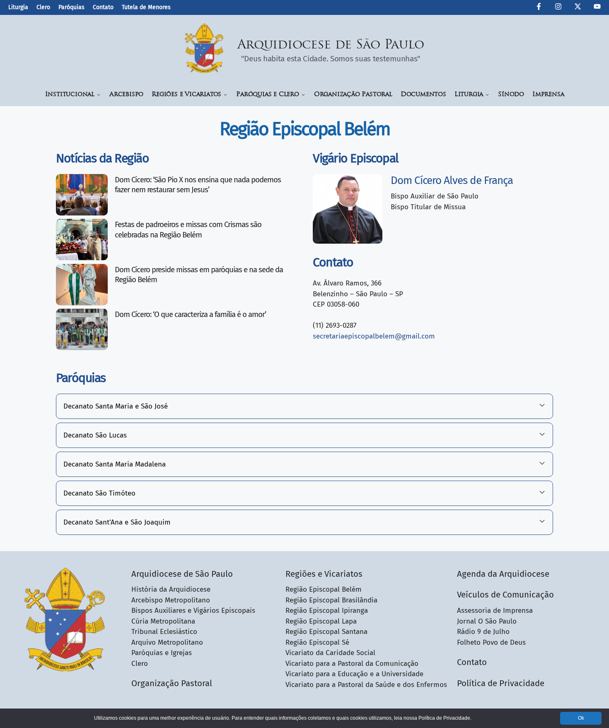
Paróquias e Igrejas (161, 652)
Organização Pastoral (353, 95)
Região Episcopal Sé (317, 642)
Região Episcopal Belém (323, 589)
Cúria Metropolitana (163, 621)
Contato (103, 7)
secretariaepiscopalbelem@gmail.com (374, 336)
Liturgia (18, 7)
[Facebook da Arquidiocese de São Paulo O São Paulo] (538, 7)
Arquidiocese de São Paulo (331, 45)
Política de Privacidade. (444, 718)
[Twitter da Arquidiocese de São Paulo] (577, 7)
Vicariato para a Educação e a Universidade (354, 674)
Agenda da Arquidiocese (503, 574)
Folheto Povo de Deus (491, 642)
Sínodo (511, 95)
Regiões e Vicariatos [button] (186, 95)
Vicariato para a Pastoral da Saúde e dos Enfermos (366, 684)
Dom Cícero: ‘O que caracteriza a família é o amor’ (190, 314)
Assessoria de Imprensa (495, 610)
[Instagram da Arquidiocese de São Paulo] (558, 7)
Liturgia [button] (468, 95)
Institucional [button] (69, 95)
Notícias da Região (102, 158)
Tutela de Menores (146, 7)
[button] (304, 406)
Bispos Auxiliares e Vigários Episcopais (193, 610)
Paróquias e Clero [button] (267, 95)
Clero (43, 7)
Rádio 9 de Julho (483, 631)
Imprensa (548, 95)
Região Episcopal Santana (326, 631)
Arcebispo (126, 95)
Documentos (423, 95)
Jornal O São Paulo (487, 621)
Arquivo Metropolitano (167, 642)
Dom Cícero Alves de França (452, 180)
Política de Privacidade (500, 683)
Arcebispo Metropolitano (170, 600)
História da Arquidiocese (170, 589)
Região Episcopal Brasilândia (331, 600)
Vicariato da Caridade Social (330, 652)
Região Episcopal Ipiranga (326, 610)
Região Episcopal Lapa (321, 621)
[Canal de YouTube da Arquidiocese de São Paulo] (597, 7)
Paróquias (71, 7)
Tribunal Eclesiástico (164, 631)
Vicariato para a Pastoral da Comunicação (351, 663)
